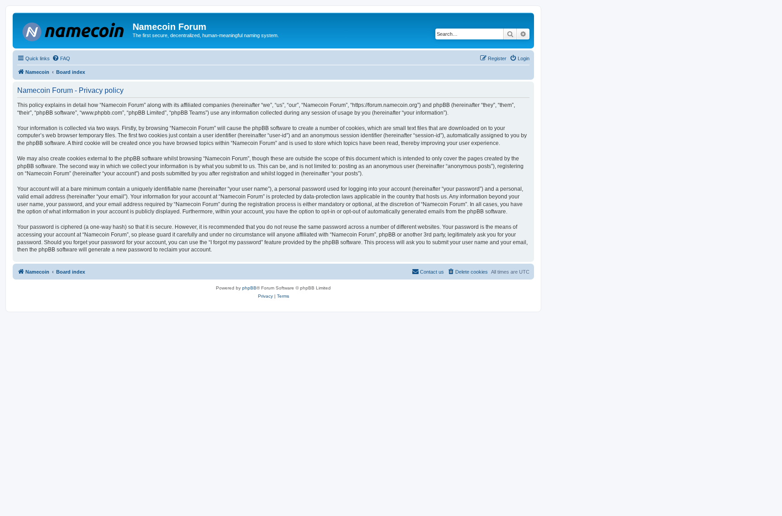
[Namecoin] (74, 30)
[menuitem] (61, 58)
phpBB (249, 287)
